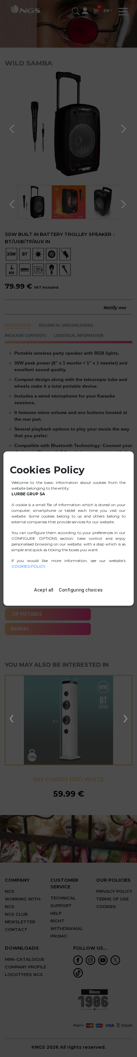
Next (124, 127)
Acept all (44, 589)
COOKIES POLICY (28, 566)
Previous (13, 127)
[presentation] (11, 716)
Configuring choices (81, 589)
